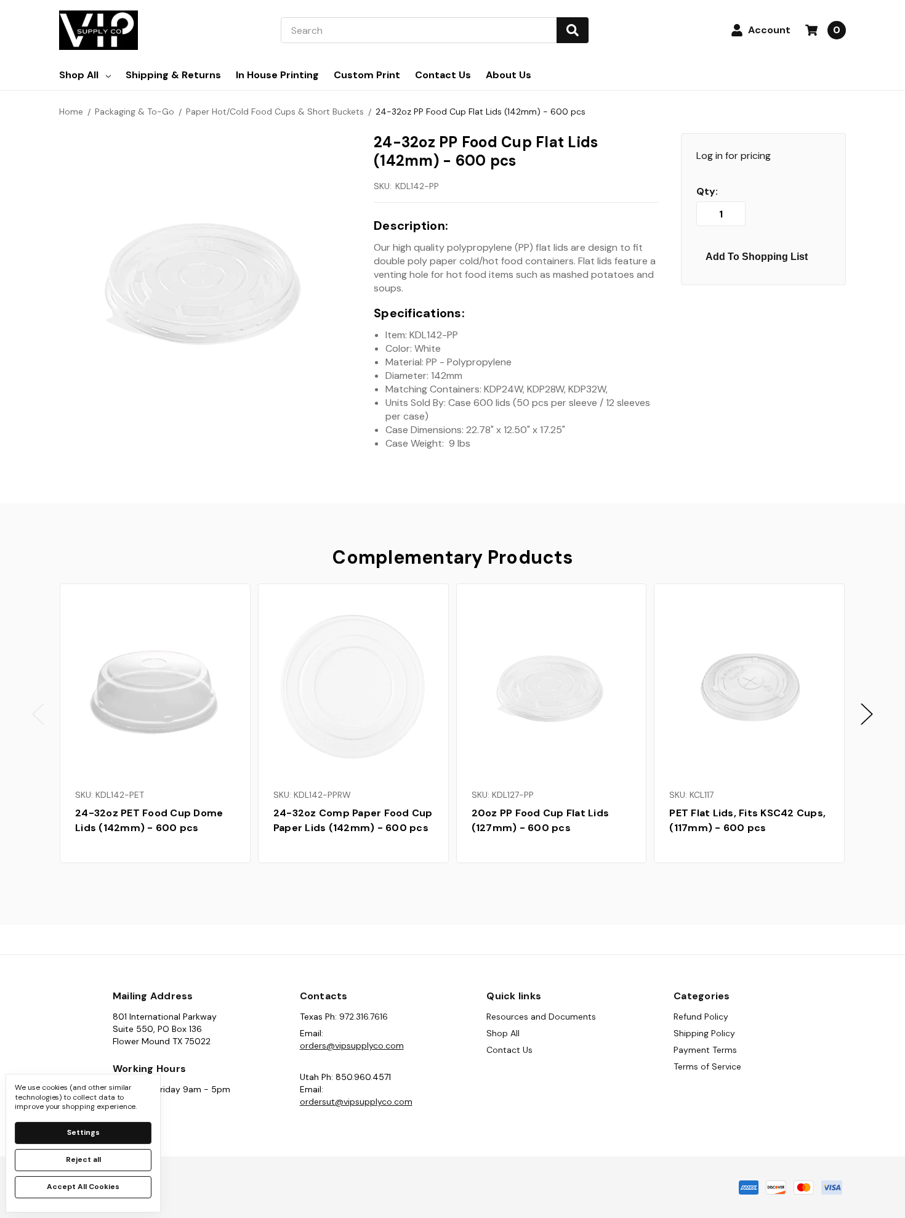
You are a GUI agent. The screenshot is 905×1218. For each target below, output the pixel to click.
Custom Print (367, 74)
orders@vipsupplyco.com (352, 1045)
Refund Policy (701, 1016)
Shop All (79, 74)
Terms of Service (707, 1066)
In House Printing (277, 74)
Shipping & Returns (173, 74)
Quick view (155, 686)
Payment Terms (705, 1049)
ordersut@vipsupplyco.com (356, 1101)
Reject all (83, 1159)
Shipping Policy (704, 1033)
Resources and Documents (541, 1016)
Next (867, 714)
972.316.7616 (363, 1016)
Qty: (707, 191)
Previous (38, 714)
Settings (83, 1132)
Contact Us (443, 74)
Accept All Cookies (83, 1187)
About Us (508, 74)
